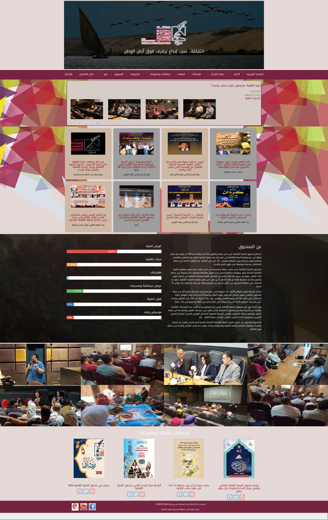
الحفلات (181, 74)
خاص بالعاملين (86, 74)
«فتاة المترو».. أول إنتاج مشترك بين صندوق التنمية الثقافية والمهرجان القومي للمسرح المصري (136, 217)
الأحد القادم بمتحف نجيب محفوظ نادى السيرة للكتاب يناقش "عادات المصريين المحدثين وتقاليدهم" (233, 165)
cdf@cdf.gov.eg (163, 504)
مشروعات (135, 74)
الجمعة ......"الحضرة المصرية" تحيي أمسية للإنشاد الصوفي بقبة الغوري (184, 216)
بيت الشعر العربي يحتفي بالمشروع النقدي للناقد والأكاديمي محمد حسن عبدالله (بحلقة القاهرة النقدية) (88, 217)
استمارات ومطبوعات (160, 74)
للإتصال (68, 74)
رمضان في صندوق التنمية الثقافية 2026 (89, 485)
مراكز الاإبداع (218, 74)
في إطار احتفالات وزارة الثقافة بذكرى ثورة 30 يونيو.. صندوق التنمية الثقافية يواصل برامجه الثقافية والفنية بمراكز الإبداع (88, 166)
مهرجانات (197, 74)
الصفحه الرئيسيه (255, 74)
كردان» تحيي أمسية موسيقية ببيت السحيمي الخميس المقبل (233, 216)
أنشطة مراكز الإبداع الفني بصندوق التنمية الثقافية (139, 487)
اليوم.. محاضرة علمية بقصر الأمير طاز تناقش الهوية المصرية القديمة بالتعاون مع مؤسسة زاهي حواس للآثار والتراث (185, 166)
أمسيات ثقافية (252, 98)
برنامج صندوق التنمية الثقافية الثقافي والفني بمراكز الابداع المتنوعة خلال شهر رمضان (239, 488)
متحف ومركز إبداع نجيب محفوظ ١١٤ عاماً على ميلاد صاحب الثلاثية (189, 487)
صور (106, 74)
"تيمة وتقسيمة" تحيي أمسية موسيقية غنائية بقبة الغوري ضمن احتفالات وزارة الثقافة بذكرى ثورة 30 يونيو (136, 166)
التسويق (118, 74)
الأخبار (237, 74)
